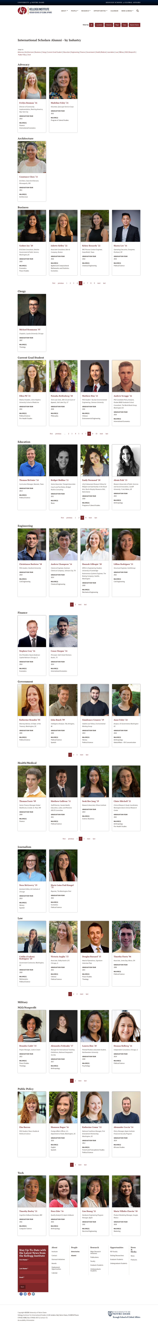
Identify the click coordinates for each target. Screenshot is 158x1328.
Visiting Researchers (117, 1255)
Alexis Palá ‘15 (120, 480)
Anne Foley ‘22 (121, 720)
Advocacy (21, 52)
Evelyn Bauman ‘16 (28, 103)
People (74, 11)
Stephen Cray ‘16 (27, 651)
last (104, 283)
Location (99, 25)
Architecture (29, 52)
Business (38, 52)
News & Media (126, 11)
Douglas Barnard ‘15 (91, 956)
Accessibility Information (26, 1320)
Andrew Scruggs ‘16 (123, 396)
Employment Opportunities (56, 1268)
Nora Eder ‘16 (57, 1211)
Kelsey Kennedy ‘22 (91, 245)
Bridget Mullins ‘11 (60, 480)
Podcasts (134, 1260)
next (98, 283)
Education (66, 52)
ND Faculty (113, 1252)
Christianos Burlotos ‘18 (30, 564)
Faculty (92, 1261)
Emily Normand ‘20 (91, 480)
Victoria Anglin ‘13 (59, 956)
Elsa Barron (24, 1127)
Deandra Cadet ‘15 (27, 1046)
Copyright (21, 1312)
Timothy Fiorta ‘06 (122, 956)
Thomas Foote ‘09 (27, 801)
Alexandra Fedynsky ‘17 (62, 1046)
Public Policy (22, 55)
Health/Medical (101, 52)
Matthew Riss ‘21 (90, 396)
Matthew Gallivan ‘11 (61, 801)
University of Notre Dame (38, 1312)
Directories (75, 1252)
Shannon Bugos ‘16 (60, 1127)
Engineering (75, 52)
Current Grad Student (54, 52)
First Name (23, 1260)
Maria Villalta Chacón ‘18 (125, 1211)
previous (61, 283)
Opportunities (100, 11)
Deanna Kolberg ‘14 (123, 1046)
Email (21, 1277)
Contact (54, 1255)
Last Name (23, 1268)
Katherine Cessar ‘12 (91, 1127)
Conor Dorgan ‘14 (59, 651)
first (53, 283)
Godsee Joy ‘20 (26, 245)
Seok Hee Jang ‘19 (90, 801)
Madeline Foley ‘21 (59, 103)
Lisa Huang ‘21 (89, 1211)
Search (137, 12)
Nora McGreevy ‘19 (28, 885)
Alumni (73, 1255)
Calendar (114, 11)
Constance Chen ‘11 (28, 176)
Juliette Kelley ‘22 (59, 245)
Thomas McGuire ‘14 (29, 480)
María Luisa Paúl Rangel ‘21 (62, 886)
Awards (54, 1263)
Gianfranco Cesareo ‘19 (93, 720)
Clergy (44, 52)
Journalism (110, 52)
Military (121, 52)
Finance (82, 52)
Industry (109, 25)
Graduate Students (96, 1265)
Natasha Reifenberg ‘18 (62, 396)
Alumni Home (134, 25)
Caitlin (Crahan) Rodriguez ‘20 (27, 957)
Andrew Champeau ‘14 (61, 564)
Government (90, 52)
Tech (29, 55)
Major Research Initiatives (95, 1252)
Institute (55, 1252)
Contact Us (44, 1318)
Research (85, 11)
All (91, 25)
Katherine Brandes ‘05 (29, 720)
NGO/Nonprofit (130, 52)
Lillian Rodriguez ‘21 (123, 564)
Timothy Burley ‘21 (28, 1211)
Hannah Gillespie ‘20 (92, 564)
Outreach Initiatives (58, 1259)
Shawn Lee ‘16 (120, 245)
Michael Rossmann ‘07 (29, 329)
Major (117, 25)
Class (124, 25)
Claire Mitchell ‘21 (122, 801)
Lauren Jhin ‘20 (89, 1046)
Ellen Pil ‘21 (25, 396)
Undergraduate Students (95, 1270)
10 (96, 434)
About (64, 11)
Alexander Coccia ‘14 (123, 1127)
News (133, 1256)
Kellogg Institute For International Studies (32, 1315)
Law (116, 52)
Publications (94, 1257)
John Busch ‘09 (58, 720)
